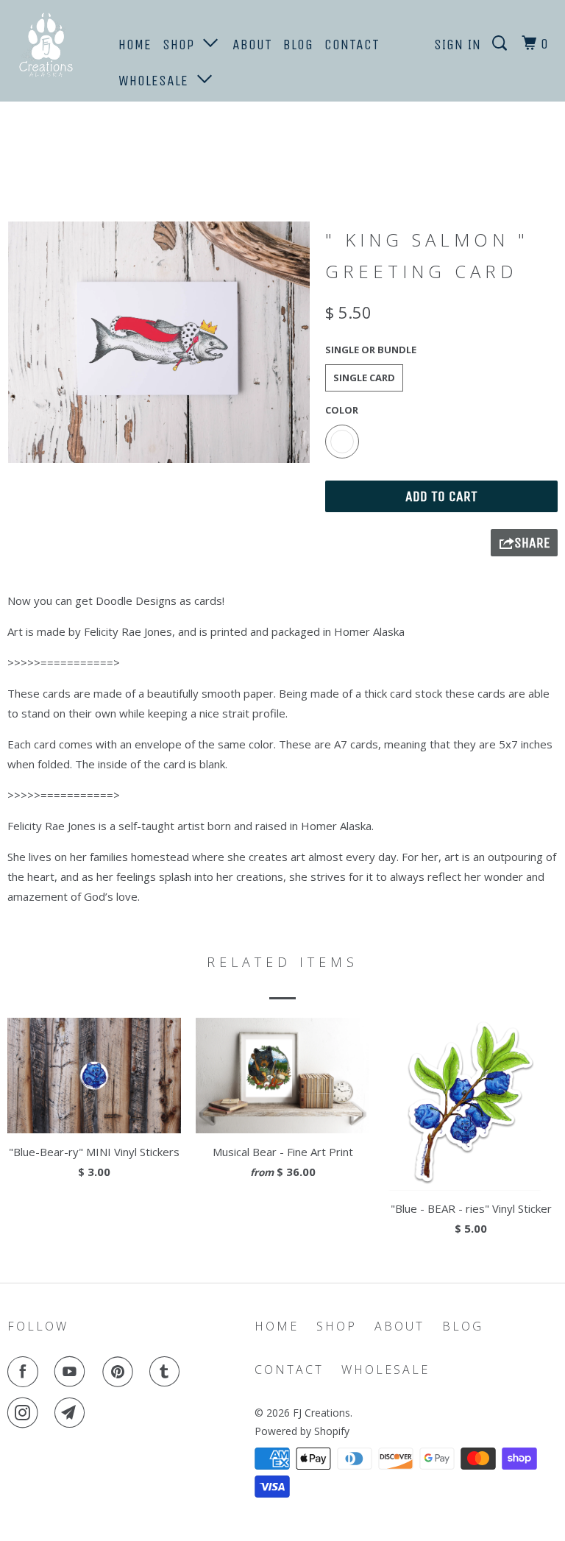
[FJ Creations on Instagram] (25, 1412)
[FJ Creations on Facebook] (25, 1371)
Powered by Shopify (302, 1431)
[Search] (501, 44)
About (252, 44)
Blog (298, 44)
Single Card (364, 377)
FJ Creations (321, 1413)
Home (135, 44)
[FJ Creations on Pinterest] (120, 1371)
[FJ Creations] (53, 47)
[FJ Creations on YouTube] (72, 1371)
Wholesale (157, 80)
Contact (352, 44)
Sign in (457, 44)
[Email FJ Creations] (72, 1412)
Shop (183, 44)
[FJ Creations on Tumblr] (167, 1371)
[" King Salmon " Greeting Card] (158, 342)
